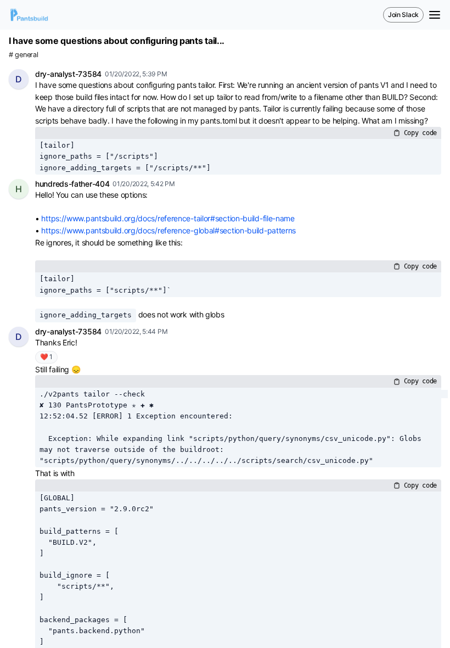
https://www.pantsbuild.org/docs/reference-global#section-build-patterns (168, 230)
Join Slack (403, 14)
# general (23, 55)
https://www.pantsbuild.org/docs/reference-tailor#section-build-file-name (167, 218)
